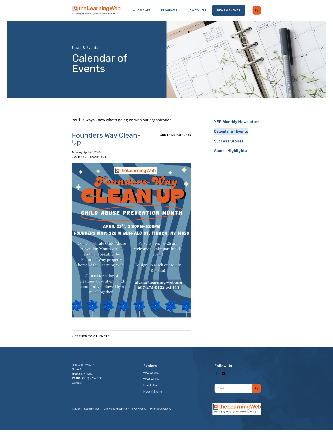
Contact (77, 382)
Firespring (121, 408)
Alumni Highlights (230, 150)
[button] (257, 10)
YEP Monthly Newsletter (236, 121)
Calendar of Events (231, 131)
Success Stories (229, 141)
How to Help (151, 385)
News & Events (228, 10)
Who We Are (142, 10)
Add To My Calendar (175, 135)
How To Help (197, 10)
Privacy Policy (138, 408)
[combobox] (261, 10)
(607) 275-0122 (92, 378)
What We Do (151, 379)
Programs (169, 10)
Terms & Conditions (160, 408)
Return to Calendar (92, 336)
